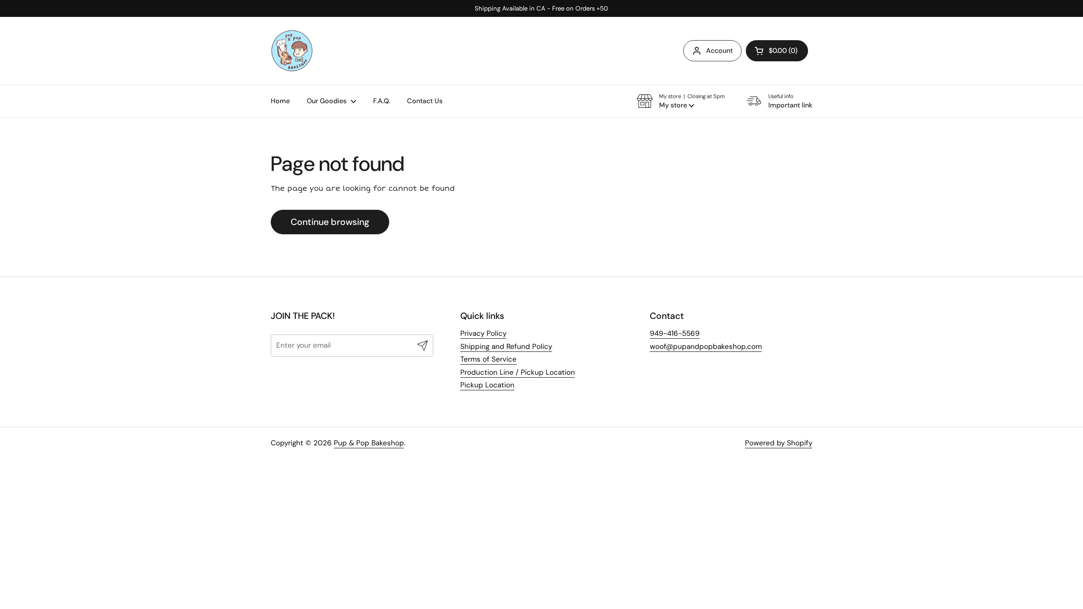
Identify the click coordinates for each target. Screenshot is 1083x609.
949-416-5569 (675, 333)
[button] (777, 50)
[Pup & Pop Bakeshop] (292, 51)
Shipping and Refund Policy (506, 346)
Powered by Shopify (778, 442)
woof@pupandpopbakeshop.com (706, 346)
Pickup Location (487, 385)
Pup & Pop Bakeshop (369, 442)
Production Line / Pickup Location (517, 372)
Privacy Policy (483, 333)
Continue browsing (330, 222)
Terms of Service (488, 359)
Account (719, 50)
